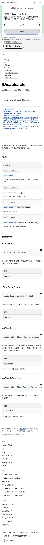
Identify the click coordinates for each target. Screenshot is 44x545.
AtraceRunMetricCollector (12, 122)
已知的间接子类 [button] (21, 118)
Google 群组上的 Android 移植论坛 (13, 495)
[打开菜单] (3, 2)
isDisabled (8, 176)
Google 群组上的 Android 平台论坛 (13, 488)
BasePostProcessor (10, 128)
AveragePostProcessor (31, 122)
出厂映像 (5, 459)
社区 (14, 532)
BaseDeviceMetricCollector (12, 124)
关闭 (22, 25)
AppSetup (7, 120)
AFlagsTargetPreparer (11, 111)
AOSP (3, 55)
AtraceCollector (32, 120)
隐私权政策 (35, 532)
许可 (27, 532)
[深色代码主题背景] (41, 250)
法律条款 (21, 532)
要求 (3, 448)
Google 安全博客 (7, 485)
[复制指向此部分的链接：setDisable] (14, 328)
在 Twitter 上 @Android (9, 475)
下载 (3, 452)
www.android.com (8, 514)
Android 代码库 (7, 445)
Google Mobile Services (10, 518)
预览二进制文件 (7, 455)
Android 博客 (6, 481)
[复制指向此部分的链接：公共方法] (14, 237)
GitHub (4, 466)
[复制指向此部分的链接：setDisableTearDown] (24, 378)
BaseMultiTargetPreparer (29, 126)
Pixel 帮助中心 (6, 508)
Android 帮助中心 (8, 504)
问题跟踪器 (5, 525)
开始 (22, 32)
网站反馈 (6, 536)
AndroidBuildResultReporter (13, 118)
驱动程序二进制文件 (8, 462)
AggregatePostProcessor (12, 113)
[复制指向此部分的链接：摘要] (9, 157)
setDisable (8, 208)
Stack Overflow (7, 521)
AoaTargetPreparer (31, 118)
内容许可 (22, 429)
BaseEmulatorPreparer (11, 126)
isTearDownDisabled (12, 193)
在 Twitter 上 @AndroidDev (11, 478)
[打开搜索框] (30, 2)
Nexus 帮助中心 (7, 511)
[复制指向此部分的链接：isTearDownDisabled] (24, 287)
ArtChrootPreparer (18, 120)
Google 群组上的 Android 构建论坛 (13, 492)
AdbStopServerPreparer (28, 111)
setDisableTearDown (12, 223)
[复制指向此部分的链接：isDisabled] (14, 244)
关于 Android (6, 532)
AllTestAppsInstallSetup (11, 116)
